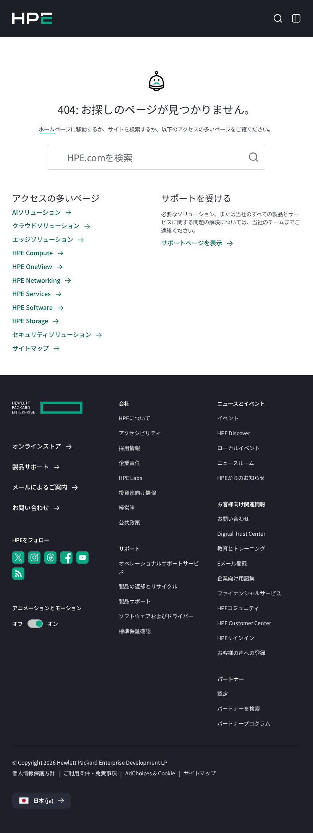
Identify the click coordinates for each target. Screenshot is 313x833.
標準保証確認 (135, 631)
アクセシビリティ (140, 433)
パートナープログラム (243, 723)
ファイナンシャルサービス (249, 593)
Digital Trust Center (241, 533)
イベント (228, 418)
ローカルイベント (238, 448)
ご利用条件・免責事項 (90, 773)
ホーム (47, 129)
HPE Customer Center (244, 623)
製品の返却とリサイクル (148, 586)
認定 (222, 693)
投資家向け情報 (137, 492)
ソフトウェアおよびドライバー (156, 616)
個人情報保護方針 (33, 773)
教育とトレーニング (241, 548)
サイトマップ (200, 773)
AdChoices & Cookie (150, 773)
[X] (18, 557)
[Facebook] (66, 557)
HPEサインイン (235, 638)
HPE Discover (233, 433)
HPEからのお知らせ (241, 477)
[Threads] (50, 557)
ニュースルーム (235, 463)
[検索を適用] (253, 157)
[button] (278, 17)
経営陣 (127, 507)
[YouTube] (82, 557)
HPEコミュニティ (238, 608)
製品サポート (135, 601)
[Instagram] (34, 557)
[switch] (30, 623)
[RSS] (18, 573)
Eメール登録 (232, 563)
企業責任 (129, 463)
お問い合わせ (233, 518)
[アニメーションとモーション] (35, 623)
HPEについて (134, 418)
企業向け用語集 (236, 578)
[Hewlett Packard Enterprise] (32, 18)
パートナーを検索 (238, 708)
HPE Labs (130, 477)
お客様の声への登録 (241, 652)
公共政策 (129, 522)
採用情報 (129, 448)
